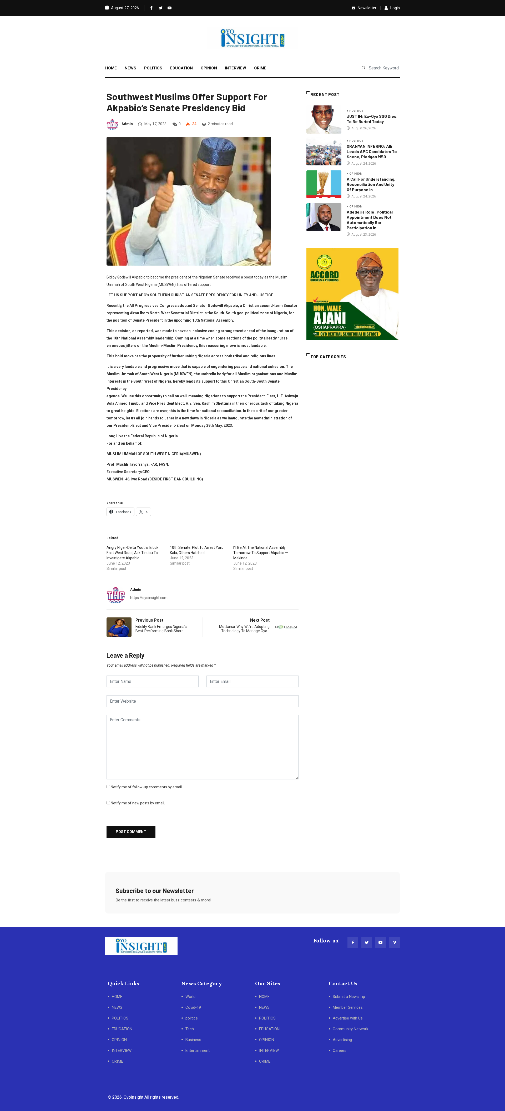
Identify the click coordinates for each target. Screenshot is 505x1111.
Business (193, 1039)
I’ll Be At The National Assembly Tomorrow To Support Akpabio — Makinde (260, 552)
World (190, 996)
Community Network (350, 1029)
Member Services (348, 1007)
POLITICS (153, 68)
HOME (111, 68)
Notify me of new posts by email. (138, 803)
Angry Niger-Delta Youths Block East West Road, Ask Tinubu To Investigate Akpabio (132, 552)
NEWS (130, 68)
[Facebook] (151, 8)
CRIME (260, 68)
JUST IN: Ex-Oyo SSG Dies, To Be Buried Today (372, 119)
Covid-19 (193, 1007)
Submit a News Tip (349, 996)
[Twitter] (159, 8)
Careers (339, 1050)
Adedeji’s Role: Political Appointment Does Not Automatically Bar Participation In (370, 219)
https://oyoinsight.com (149, 598)
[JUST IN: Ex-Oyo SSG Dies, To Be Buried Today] (323, 119)
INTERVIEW (235, 68)
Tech (189, 1029)
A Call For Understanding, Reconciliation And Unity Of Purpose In (371, 184)
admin (127, 124)
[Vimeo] (394, 942)
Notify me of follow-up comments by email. (147, 787)
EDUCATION (181, 68)
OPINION (209, 68)
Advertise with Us (348, 1018)
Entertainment (197, 1050)
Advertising (342, 1039)
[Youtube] (168, 8)
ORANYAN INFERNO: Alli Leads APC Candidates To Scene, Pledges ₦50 (372, 151)
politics (356, 111)
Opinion (355, 173)
